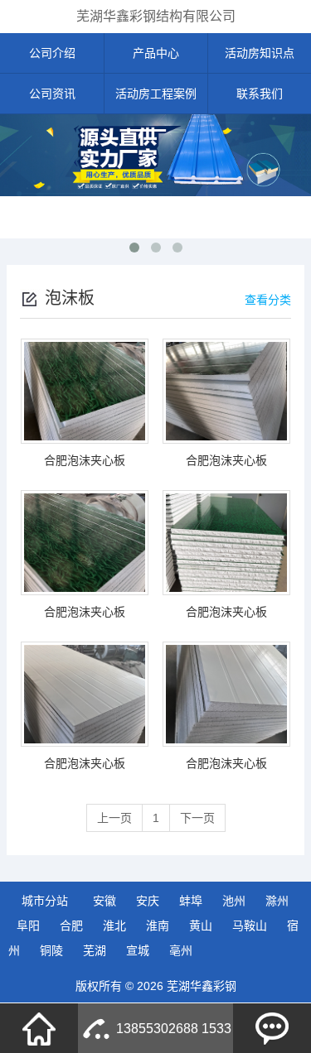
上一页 (114, 818)
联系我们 (259, 93)
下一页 (197, 818)
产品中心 (156, 53)
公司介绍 (52, 53)
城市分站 (45, 900)
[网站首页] (39, 1028)
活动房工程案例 (156, 93)
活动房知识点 (259, 53)
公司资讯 (52, 93)
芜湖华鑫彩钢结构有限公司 (156, 16)
